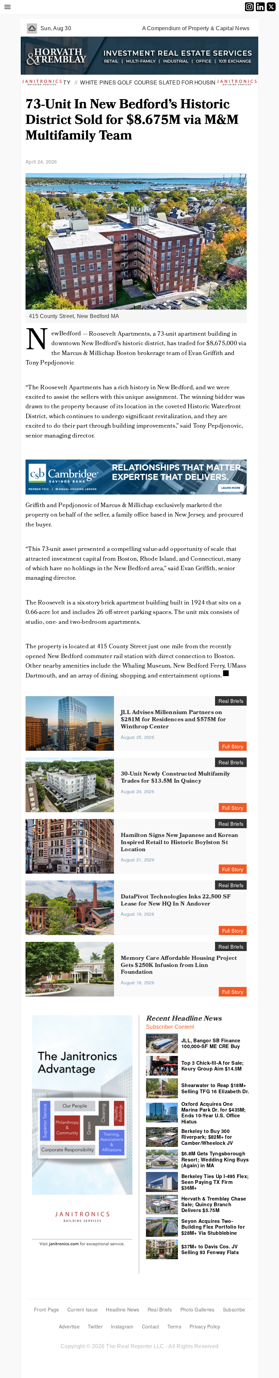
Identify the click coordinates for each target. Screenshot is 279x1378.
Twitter (95, 1326)
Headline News (122, 1309)
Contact (150, 1326)
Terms (174, 1326)
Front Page (46, 1309)
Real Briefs (160, 1309)
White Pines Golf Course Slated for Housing (124, 82)
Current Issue (82, 1309)
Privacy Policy (205, 1326)
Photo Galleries (197, 1309)
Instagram (122, 1326)
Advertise (69, 1326)
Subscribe (234, 1309)
